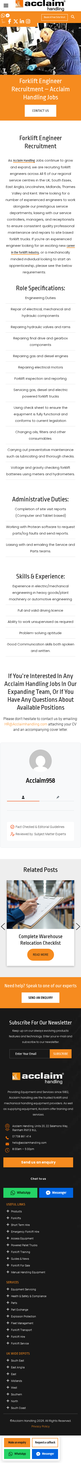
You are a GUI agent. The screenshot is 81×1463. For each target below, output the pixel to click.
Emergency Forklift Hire (25, 1231)
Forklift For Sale (20, 1265)
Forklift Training (20, 1252)
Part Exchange (19, 1309)
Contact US (40, 110)
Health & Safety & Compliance (28, 1296)
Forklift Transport (21, 1330)
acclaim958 (40, 780)
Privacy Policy (41, 1426)
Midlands (16, 1381)
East (13, 1374)
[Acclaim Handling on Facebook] (9, 21)
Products (16, 1211)
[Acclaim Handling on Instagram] (28, 21)
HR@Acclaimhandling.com (25, 724)
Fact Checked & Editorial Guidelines (40, 827)
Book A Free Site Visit (54, 17)
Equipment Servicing (23, 1289)
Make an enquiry (17, 1442)
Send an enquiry (40, 997)
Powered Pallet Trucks (24, 1245)
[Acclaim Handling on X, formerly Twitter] (15, 21)
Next (78, 925)
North (14, 1401)
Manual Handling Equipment (28, 1272)
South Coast (18, 1408)
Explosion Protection (23, 1316)
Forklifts (16, 1218)
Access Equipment (22, 1238)
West (14, 1387)
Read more (40, 954)
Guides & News (20, 1258)
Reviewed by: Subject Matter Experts (41, 834)
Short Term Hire (20, 1225)
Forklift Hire (18, 1336)
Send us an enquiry (38, 1162)
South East (17, 1360)
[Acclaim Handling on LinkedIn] (22, 21)
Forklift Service (20, 1343)
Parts (14, 1303)
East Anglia (18, 1367)
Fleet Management (22, 1323)
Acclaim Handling (24, 160)
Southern (16, 1394)
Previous (3, 925)
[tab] (23, 797)
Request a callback (45, 1442)
